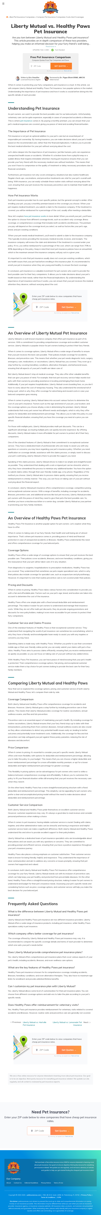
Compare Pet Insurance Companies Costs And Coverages (60, 17)
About (8, 1183)
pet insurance (26, 120)
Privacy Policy (86, 1195)
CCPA (59, 1197)
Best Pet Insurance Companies (22, 17)
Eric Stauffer (34, 77)
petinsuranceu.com (34, 1195)
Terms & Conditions (48, 1197)
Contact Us (18, 1183)
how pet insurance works (35, 216)
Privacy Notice (46, 1183)
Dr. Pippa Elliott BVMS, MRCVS (72, 77)
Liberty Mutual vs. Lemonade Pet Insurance (67, 1023)
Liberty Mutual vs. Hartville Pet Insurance (34, 1023)
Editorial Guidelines (31, 1183)
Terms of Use (67, 71)
